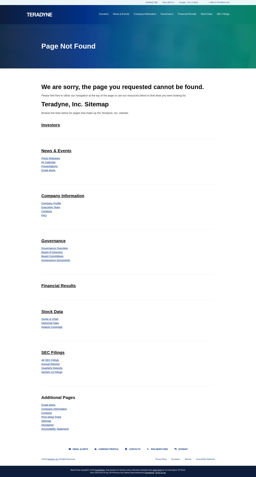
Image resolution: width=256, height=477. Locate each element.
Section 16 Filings (51, 372)
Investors (104, 14)
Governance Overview (54, 248)
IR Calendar (48, 162)
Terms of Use (160, 473)
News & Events (121, 14)
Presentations (49, 166)
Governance (167, 14)
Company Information (145, 14)
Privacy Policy (161, 459)
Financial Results (187, 14)
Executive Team (50, 207)
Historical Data (50, 323)
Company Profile (51, 203)
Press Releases (50, 158)
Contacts (46, 211)
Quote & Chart (49, 319)
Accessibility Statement (55, 429)
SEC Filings (223, 14)
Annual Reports (50, 364)
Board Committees (52, 256)
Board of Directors (52, 252)
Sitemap (46, 421)
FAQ (44, 215)
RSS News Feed (51, 417)
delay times (157, 470)
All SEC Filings (50, 360)
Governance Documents (55, 260)
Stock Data (206, 14)
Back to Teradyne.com (218, 2)
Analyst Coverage (51, 327)
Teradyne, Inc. (53, 459)
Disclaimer (47, 425)
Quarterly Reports (51, 368)
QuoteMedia (100, 470)
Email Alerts (48, 170)
